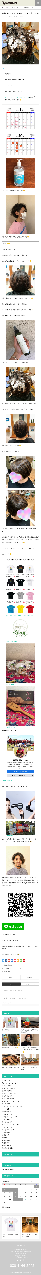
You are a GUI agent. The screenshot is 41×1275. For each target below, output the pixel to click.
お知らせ (5, 1096)
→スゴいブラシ (10, 727)
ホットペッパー (9, 97)
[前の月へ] (26, 1181)
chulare (10, 965)
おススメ (11, 16)
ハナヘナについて (12, 835)
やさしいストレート (9, 1125)
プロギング (6, 1114)
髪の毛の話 (6, 1148)
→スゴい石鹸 (10, 684)
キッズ (4, 1104)
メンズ (4, 1119)
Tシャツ (4, 1080)
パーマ (4, 1109)
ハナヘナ (5, 1112)
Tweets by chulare (8, 1169)
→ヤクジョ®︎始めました (13, 641)
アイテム (5, 1086)
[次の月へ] (36, 1181)
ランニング (6, 1127)
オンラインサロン (8, 1093)
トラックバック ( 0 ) (30, 984)
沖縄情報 (5, 1145)
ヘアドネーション (8, 1117)
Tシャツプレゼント (8, 1083)
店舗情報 (5, 1140)
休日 (3, 1135)
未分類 (4, 1143)
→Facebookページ (7, 780)
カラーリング (16, 16)
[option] (11, 1227)
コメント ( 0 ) (11, 984)
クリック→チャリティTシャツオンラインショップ (20, 615)
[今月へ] (31, 1181)
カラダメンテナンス (9, 1101)
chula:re (20, 1245)
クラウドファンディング (10, 1106)
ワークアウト (6, 1130)
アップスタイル (7, 1088)
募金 (3, 1138)
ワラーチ (5, 1132)
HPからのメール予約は (22, 97)
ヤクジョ (21, 16)
